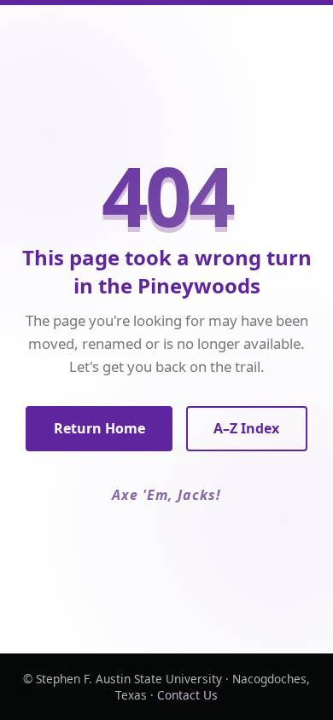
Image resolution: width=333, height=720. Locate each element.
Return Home (99, 428)
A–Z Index (246, 428)
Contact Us (187, 695)
